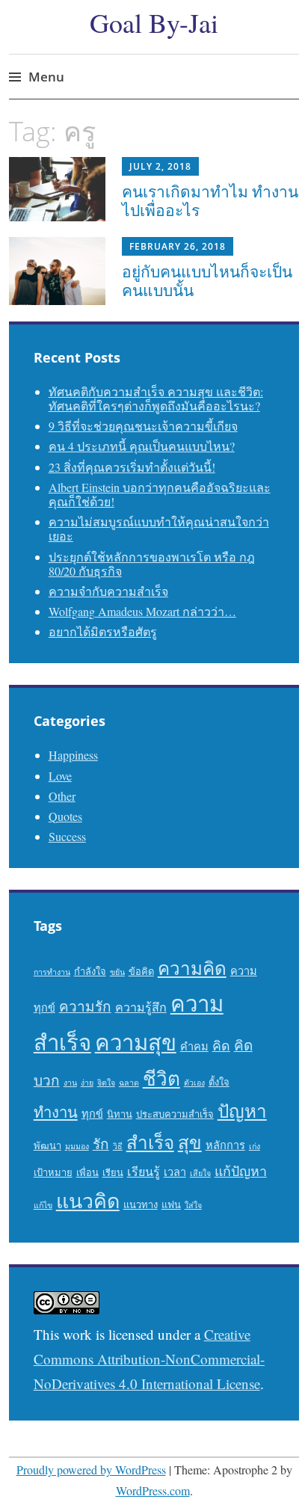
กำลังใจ (90, 971)
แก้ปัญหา (241, 1171)
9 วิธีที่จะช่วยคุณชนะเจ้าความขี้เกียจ (143, 426)
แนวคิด (88, 1200)
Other (62, 796)
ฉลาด (129, 1082)
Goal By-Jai (154, 22)
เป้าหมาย (53, 1172)
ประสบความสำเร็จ (175, 1114)
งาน (70, 1082)
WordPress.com (153, 1490)
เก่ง (254, 1146)
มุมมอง (77, 1146)
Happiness (73, 755)
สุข (190, 1142)
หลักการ (225, 1145)
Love (60, 776)
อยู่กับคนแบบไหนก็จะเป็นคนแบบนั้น (207, 281)
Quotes (65, 816)
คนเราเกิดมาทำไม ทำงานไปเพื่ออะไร (210, 201)
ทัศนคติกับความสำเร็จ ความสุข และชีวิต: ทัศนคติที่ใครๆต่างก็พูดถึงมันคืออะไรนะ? (156, 398)
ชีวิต (161, 1078)
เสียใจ (200, 1173)
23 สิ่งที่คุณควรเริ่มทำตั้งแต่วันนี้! (132, 467)
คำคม (194, 1046)
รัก (101, 1143)
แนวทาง (140, 1204)
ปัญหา (242, 1110)
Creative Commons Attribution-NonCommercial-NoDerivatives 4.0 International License (149, 1359)
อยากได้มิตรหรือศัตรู (103, 631)
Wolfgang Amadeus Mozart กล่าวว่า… (142, 611)
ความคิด (192, 967)
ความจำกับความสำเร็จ (108, 591)
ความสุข (135, 1041)
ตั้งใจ (219, 1082)
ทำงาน (56, 1112)
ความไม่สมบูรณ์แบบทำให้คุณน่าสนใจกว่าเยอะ (159, 529)
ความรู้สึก (141, 1007)
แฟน (171, 1204)
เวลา (175, 1172)
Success (67, 836)
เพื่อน (87, 1172)
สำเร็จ (150, 1142)
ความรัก (85, 1006)
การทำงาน (52, 972)
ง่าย (87, 1082)
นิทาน (119, 1114)
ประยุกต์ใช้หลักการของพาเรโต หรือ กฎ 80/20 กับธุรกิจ (152, 564)
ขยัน (117, 972)
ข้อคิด (141, 971)
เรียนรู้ (143, 1171)
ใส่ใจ (193, 1205)
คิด (221, 1045)
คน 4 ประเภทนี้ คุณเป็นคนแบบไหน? (142, 446)
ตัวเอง (194, 1082)
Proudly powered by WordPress (91, 1469)
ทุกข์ (92, 1114)
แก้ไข (43, 1205)
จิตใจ (106, 1082)
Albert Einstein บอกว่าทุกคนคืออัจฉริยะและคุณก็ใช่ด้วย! (160, 494)
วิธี (118, 1146)
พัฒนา (47, 1145)
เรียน (112, 1172)
